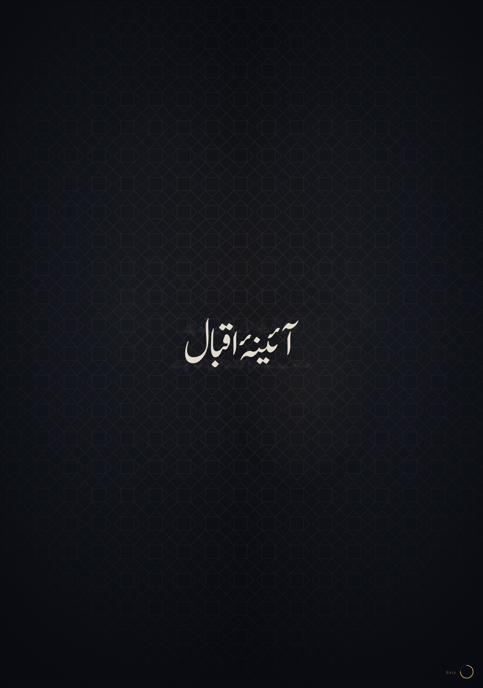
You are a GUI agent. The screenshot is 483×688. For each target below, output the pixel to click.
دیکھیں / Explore (241, 527)
